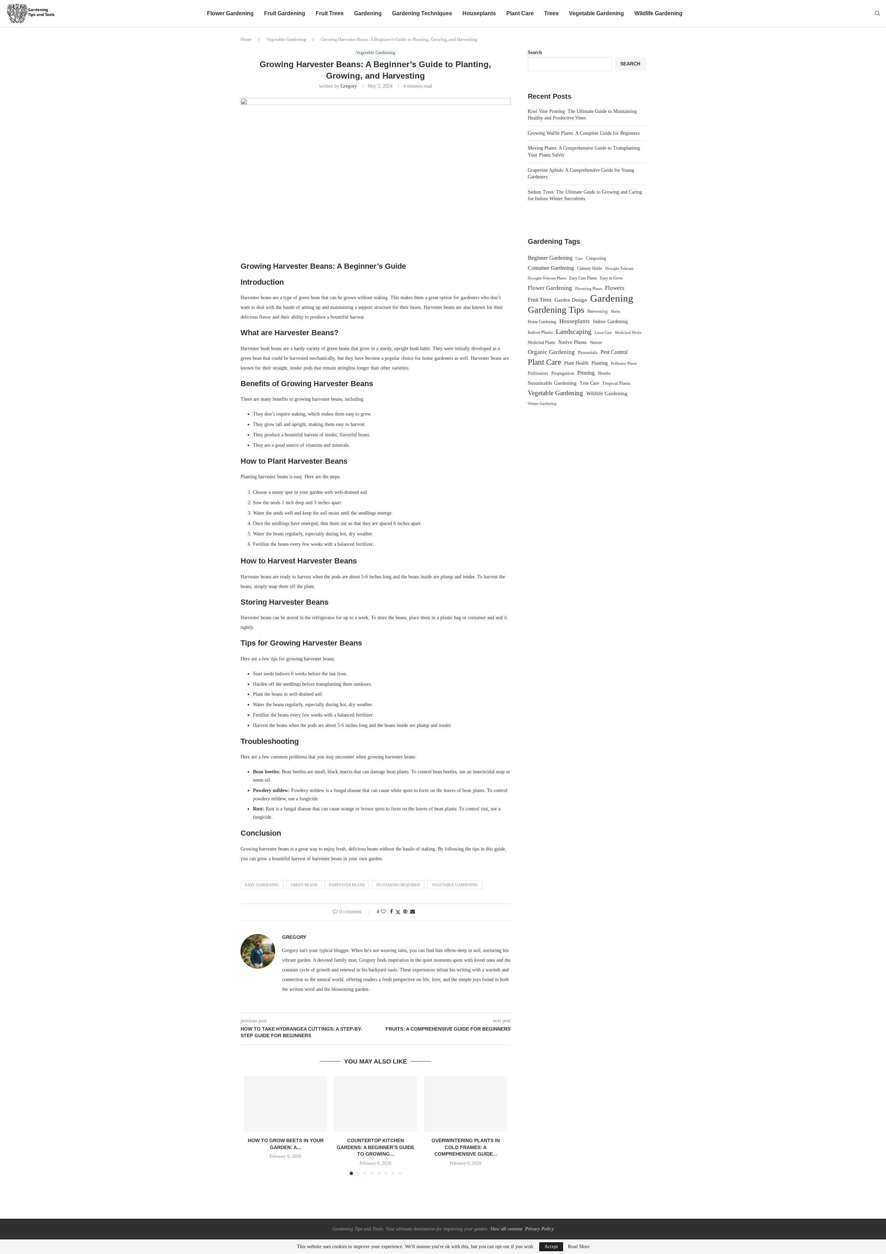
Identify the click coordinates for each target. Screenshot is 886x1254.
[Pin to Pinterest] (405, 912)
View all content (506, 1228)
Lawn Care (603, 332)
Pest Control (613, 352)
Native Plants (572, 342)
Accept (551, 1246)
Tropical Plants (616, 383)
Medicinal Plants (541, 342)
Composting (596, 258)
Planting (599, 363)
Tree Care (589, 383)
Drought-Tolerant (619, 268)
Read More (578, 1246)
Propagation (562, 373)
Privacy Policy (539, 1228)
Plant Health (576, 363)
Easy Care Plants (583, 278)
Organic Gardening (551, 352)
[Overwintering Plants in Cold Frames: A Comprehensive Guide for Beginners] (465, 1103)
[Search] (877, 13)
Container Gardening (551, 268)
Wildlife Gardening (658, 13)
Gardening (368, 13)
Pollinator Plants (624, 363)
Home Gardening (542, 321)
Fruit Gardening (284, 13)
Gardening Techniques (422, 13)
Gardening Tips (556, 310)
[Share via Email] (412, 912)
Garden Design (570, 300)
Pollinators (538, 373)
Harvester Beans (346, 885)
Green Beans (304, 885)
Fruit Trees (330, 13)
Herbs (615, 311)
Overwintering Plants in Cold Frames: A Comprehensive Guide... (466, 1147)
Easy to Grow (611, 278)
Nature (596, 342)
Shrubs (604, 373)
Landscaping (573, 331)
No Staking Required (398, 885)
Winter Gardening (542, 403)
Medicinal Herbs (628, 332)
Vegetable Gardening (596, 13)
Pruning (586, 373)
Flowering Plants (588, 288)
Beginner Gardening (550, 258)
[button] (253, 1125)
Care (579, 258)
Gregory (349, 86)
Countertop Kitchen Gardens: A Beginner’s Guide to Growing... (375, 1147)
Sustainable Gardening (552, 383)
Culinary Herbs (589, 268)
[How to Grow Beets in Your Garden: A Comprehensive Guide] (285, 1103)
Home (246, 39)
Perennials (587, 352)
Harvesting (597, 311)
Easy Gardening (262, 885)
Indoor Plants (540, 332)
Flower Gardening (230, 13)
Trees (551, 13)
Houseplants (479, 13)
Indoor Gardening (610, 321)
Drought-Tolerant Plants (547, 278)
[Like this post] (383, 912)
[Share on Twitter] (398, 912)
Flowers (614, 288)
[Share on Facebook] (391, 912)
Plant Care (520, 13)
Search (535, 52)
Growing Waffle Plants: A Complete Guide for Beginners (584, 133)
